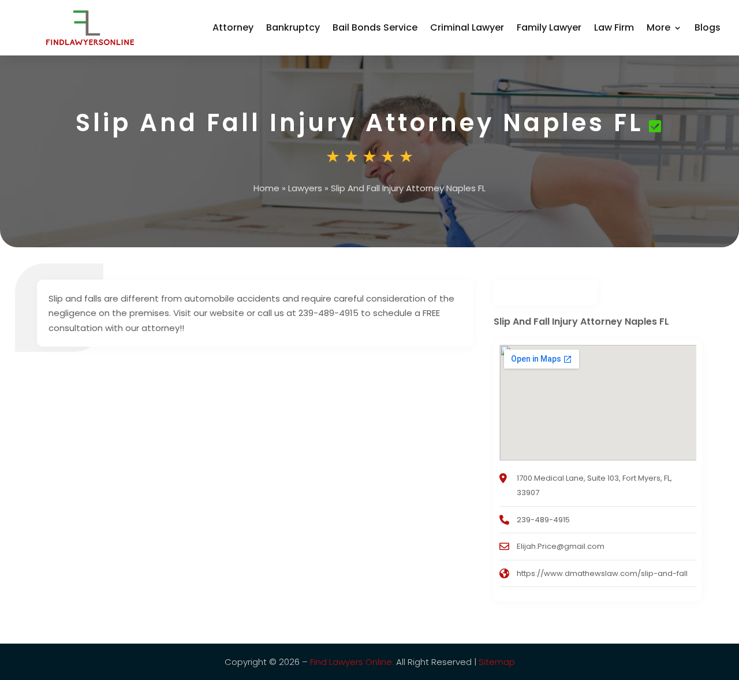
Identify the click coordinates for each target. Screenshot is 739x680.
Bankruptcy (293, 27)
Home (266, 188)
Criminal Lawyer (467, 27)
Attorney (232, 27)
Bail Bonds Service (375, 27)
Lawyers (305, 188)
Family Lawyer (549, 27)
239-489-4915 (543, 519)
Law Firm (614, 27)
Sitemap (497, 662)
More (658, 27)
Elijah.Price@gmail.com (560, 546)
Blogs (708, 27)
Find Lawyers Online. (352, 662)
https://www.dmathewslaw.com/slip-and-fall (602, 573)
